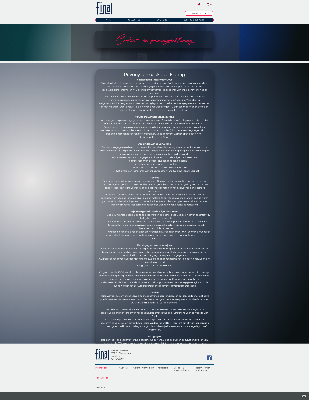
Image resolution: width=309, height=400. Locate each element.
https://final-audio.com (188, 96)
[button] (133, 20)
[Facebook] (209, 357)
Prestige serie (102, 368)
